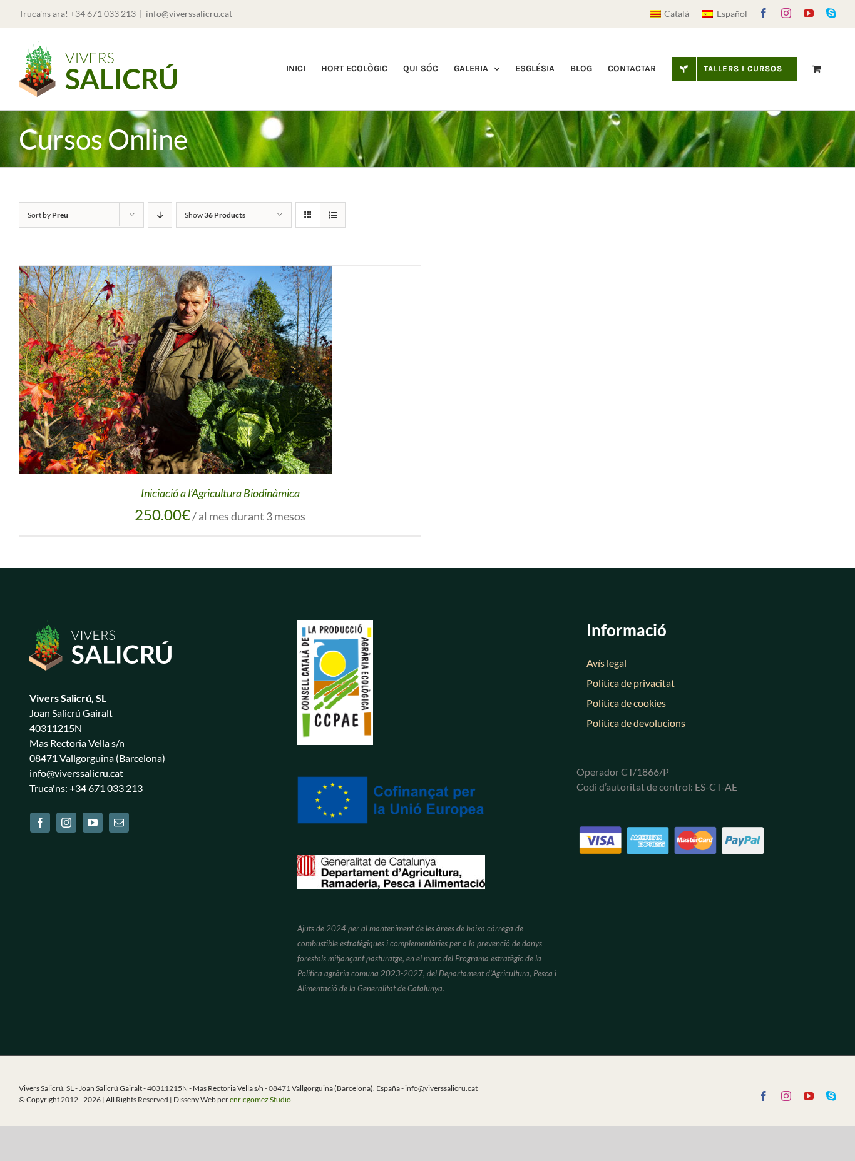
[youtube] (93, 823)
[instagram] (66, 823)
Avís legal (606, 663)
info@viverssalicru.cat (189, 13)
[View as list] (332, 215)
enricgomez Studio (260, 1099)
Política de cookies (626, 703)
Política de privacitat (630, 683)
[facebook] (40, 823)
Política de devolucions (635, 723)
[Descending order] (160, 215)
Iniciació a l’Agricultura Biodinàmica (220, 493)
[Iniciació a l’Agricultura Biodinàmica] (175, 274)
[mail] (119, 823)
